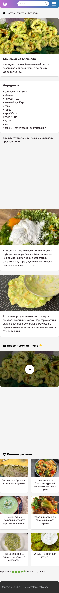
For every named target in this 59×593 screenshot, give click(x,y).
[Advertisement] (29, 178)
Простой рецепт (15, 13)
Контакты (6, 587)
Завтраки (32, 13)
